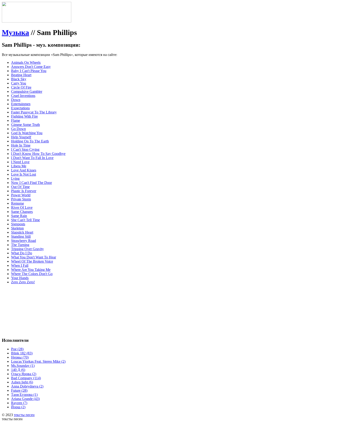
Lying (15, 178)
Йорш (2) (18, 407)
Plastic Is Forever (23, 191)
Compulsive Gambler (26, 91)
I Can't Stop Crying (25, 149)
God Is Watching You (26, 133)
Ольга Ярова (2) (23, 374)
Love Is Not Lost (23, 174)
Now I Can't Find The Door (31, 183)
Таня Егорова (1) (24, 395)
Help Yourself (21, 137)
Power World (20, 195)
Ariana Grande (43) (25, 399)
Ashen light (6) (22, 382)
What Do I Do (21, 253)
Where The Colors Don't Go (32, 274)
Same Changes (22, 212)
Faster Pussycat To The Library (34, 112)
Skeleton (17, 228)
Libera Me (18, 166)
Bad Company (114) (26, 378)
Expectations (20, 108)
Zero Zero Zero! (23, 282)
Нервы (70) (20, 357)
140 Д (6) (18, 370)
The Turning (20, 245)
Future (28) (19, 390)
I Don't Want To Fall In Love (32, 158)
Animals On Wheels (26, 62)
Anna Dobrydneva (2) (27, 386)
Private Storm (21, 199)
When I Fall (19, 265)
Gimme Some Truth (25, 125)
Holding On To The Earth (30, 141)
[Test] (36, 21)
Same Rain (19, 216)
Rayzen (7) (19, 403)
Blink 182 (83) (22, 353)
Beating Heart (21, 75)
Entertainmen (20, 104)
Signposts (18, 224)
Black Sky (18, 79)
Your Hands (20, 278)
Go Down (18, 129)
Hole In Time (20, 145)
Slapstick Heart (22, 232)
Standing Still (21, 236)
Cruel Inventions (23, 96)
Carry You (18, 83)
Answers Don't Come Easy (31, 67)
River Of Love (22, 207)
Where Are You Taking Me (31, 270)
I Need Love (20, 162)
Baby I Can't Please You (28, 71)
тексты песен (24, 415)
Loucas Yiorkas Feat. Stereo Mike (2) (38, 361)
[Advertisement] (71, 298)
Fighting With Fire (24, 116)
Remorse (17, 203)
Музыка (15, 32)
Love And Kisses (23, 170)
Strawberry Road (23, 241)
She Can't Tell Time (25, 220)
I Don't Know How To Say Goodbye (38, 154)
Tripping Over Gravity (27, 249)
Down (15, 100)
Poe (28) (17, 349)
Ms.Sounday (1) (23, 366)
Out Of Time (20, 187)
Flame (15, 120)
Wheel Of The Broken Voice (32, 261)
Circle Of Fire (21, 87)
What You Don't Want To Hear (33, 257)
